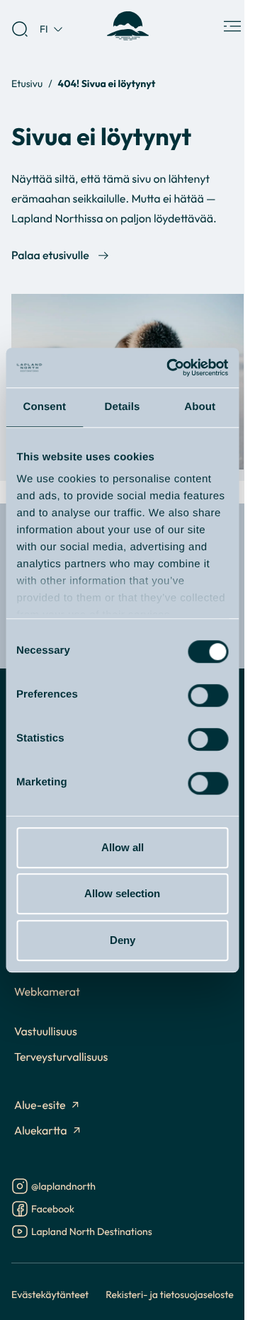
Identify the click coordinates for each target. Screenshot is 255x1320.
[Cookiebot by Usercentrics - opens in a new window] (171, 367)
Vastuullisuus (45, 1031)
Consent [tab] (44, 407)
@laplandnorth (63, 1187)
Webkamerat (47, 992)
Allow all (122, 847)
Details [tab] (122, 407)
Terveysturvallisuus (61, 1057)
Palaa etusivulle (50, 255)
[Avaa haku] (19, 29)
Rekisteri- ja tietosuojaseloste (170, 1294)
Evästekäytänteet (50, 1294)
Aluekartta (40, 1131)
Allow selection (122, 893)
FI (44, 29)
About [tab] (199, 407)
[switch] (208, 695)
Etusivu (26, 83)
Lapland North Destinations (91, 1232)
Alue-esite (40, 1105)
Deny (122, 940)
